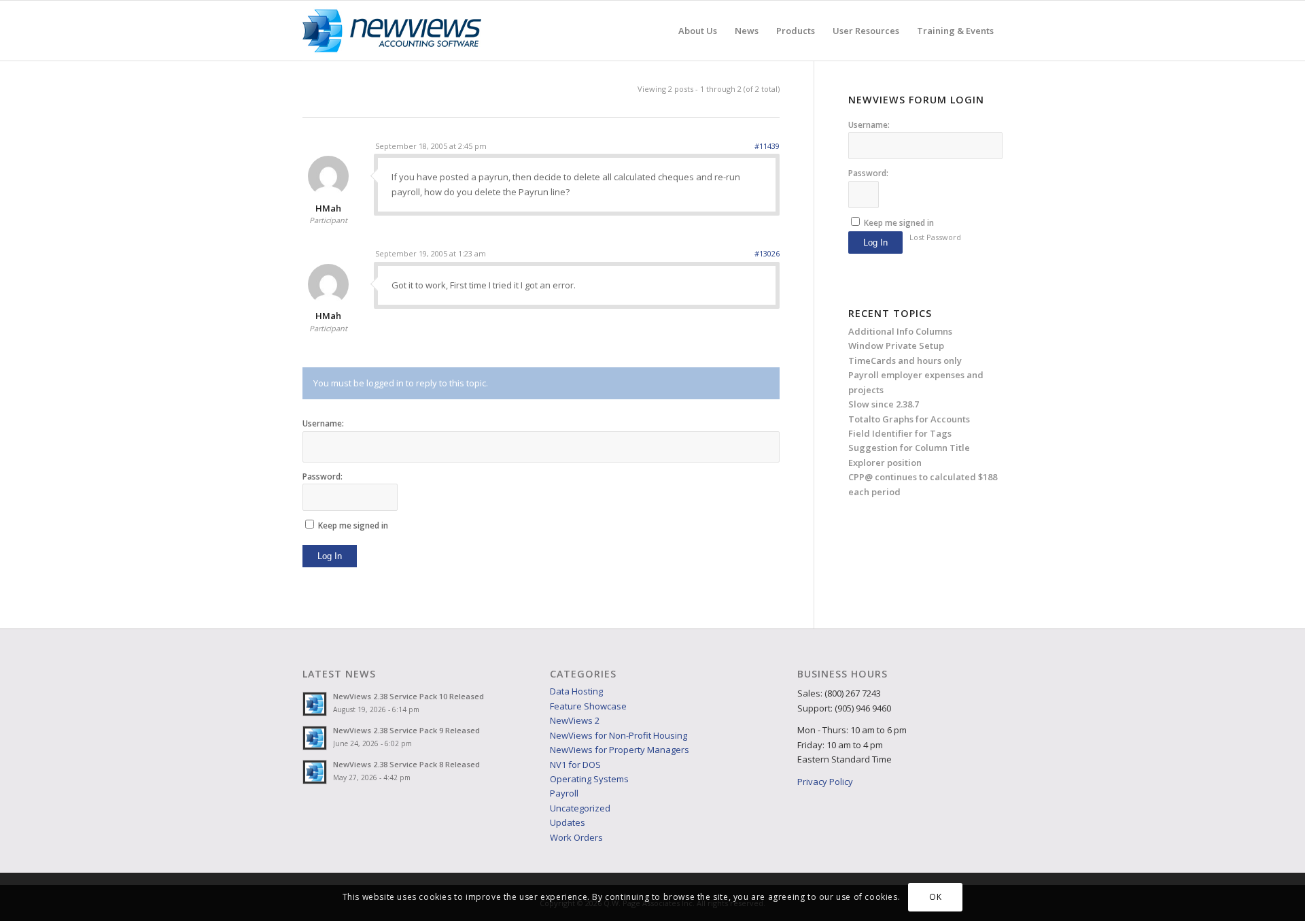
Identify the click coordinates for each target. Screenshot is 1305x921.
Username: (323, 423)
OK (935, 897)
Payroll (564, 793)
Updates (567, 822)
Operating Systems (589, 779)
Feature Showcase (588, 706)
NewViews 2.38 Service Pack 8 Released (406, 764)
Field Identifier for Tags (900, 433)
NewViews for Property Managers (619, 749)
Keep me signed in (353, 525)
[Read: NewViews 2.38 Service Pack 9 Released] (314, 738)
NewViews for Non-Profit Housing (618, 735)
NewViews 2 (574, 720)
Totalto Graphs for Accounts (909, 419)
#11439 (767, 146)
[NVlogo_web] (391, 31)
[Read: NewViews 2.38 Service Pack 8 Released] (314, 772)
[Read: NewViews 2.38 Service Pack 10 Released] (314, 704)
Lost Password (935, 237)
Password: (322, 476)
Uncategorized (580, 808)
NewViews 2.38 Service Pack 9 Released (406, 730)
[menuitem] (697, 31)
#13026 (767, 253)
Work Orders (576, 837)
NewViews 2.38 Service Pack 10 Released (408, 696)
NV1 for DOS (575, 764)
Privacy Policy (825, 781)
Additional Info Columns (900, 331)
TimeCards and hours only (905, 360)
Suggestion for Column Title (909, 447)
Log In (329, 556)
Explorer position (885, 462)
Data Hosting (576, 691)
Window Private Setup (896, 345)
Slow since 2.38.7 (883, 404)
